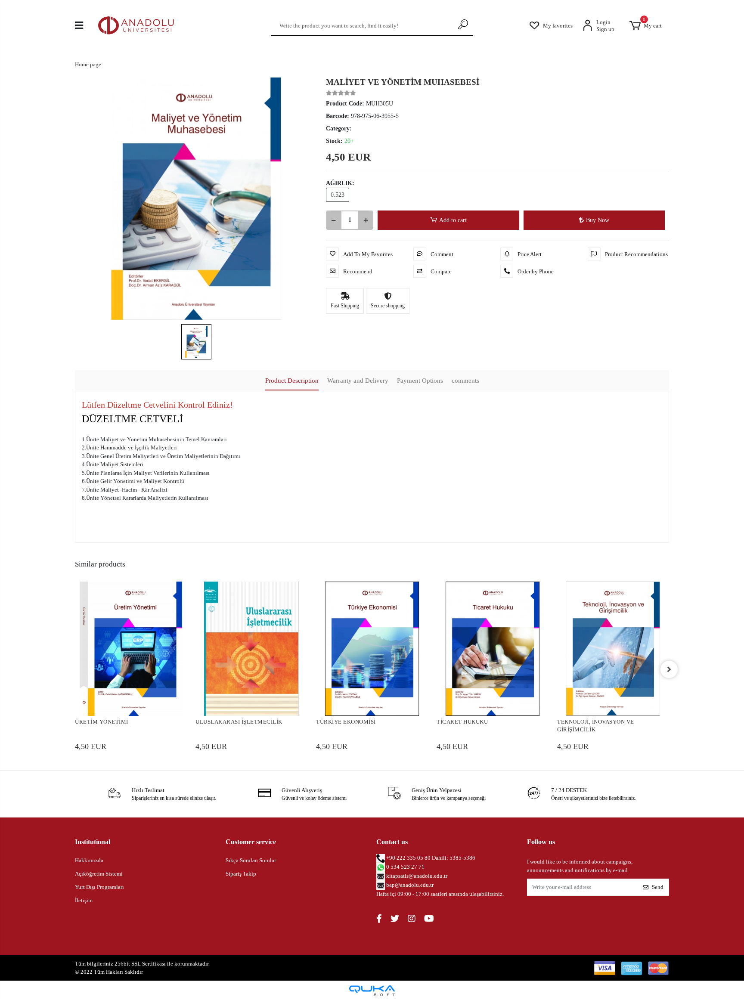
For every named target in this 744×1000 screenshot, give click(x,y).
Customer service (251, 841)
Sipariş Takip (241, 873)
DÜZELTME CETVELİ (132, 418)
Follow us (541, 841)
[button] (645, 26)
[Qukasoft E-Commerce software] (372, 990)
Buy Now (597, 220)
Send (657, 887)
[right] (669, 669)
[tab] (292, 381)
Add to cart (453, 220)
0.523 (337, 195)
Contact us (392, 841)
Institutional (92, 841)
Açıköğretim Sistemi (99, 873)
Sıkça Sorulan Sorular (251, 860)
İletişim (84, 900)
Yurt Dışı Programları (99, 887)
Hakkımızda (89, 860)
